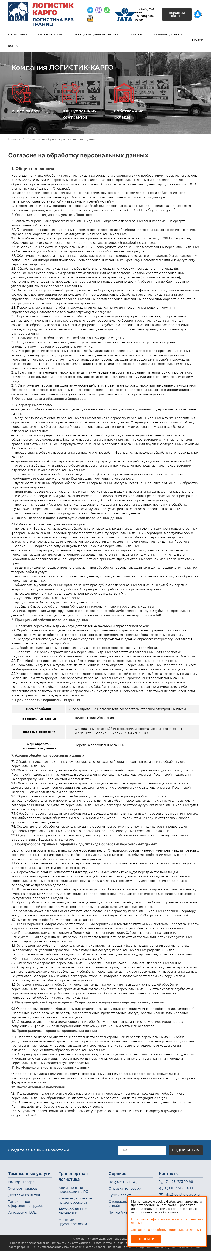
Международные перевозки (97, 34)
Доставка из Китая (24, 1195)
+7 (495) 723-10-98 (178, 1182)
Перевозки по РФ (51, 34)
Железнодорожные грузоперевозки (75, 1200)
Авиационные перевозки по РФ (74, 1190)
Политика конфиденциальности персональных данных (167, 1221)
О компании (17, 34)
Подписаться (185, 1150)
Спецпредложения (169, 34)
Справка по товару (125, 1188)
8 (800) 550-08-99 (178, 1188)
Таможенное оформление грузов (25, 1204)
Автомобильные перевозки (73, 1211)
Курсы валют (120, 1195)
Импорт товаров (22, 1182)
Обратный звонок (177, 14)
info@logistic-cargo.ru (182, 1194)
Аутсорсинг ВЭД (22, 1212)
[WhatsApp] (98, 10)
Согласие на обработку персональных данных (166, 1230)
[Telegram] (90, 10)
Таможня (136, 34)
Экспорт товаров (22, 1188)
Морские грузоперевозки (73, 1222)
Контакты (15, 45)
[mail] (90, 18)
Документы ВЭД (123, 1182)
